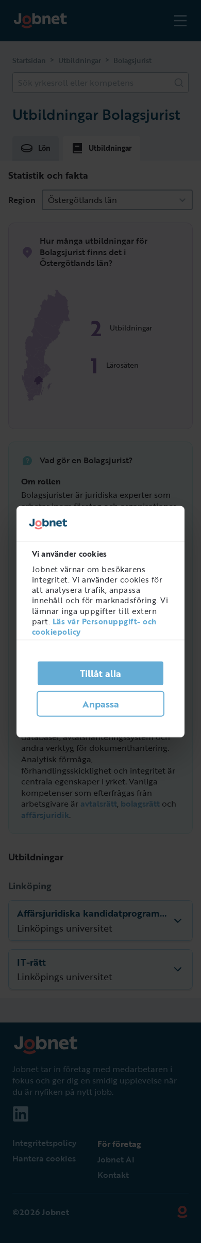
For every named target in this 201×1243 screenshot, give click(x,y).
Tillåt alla (100, 673)
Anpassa (100, 704)
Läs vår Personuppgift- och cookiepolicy (94, 626)
